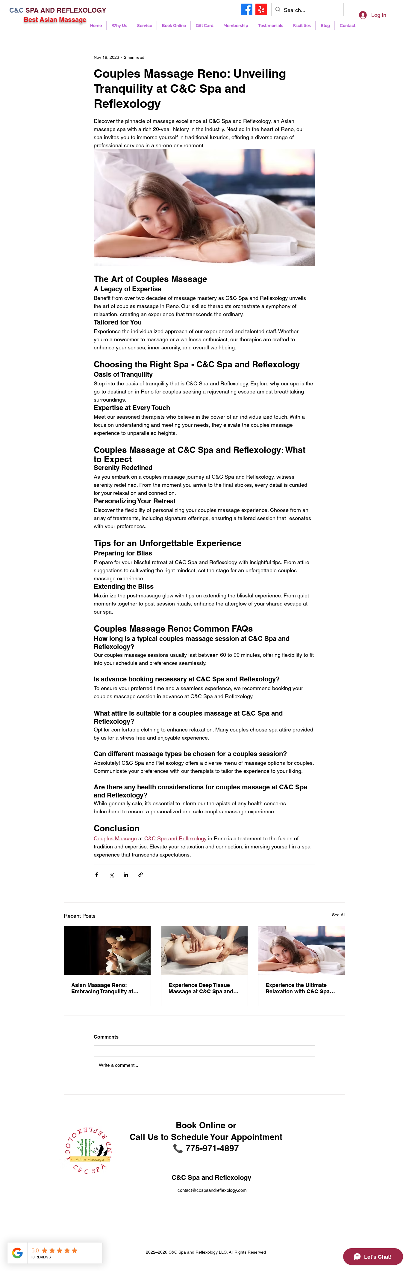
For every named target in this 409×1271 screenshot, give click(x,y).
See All (338, 914)
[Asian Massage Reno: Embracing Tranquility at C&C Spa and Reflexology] (107, 950)
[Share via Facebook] (96, 875)
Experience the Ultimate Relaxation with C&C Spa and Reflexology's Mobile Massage (298, 988)
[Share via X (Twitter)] (111, 875)
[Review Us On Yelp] (261, 9)
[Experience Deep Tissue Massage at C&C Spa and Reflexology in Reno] (204, 950)
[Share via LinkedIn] (126, 875)
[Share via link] (140, 875)
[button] (173, 25)
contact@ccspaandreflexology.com (212, 1190)
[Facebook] (246, 9)
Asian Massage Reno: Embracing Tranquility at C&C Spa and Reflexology (104, 988)
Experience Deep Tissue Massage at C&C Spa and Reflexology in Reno (201, 988)
